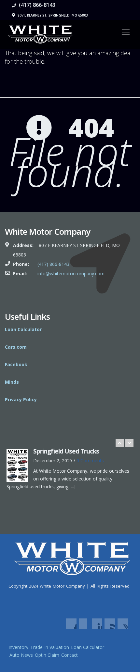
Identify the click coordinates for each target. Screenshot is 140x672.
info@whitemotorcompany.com (71, 273)
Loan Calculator (87, 647)
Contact (69, 655)
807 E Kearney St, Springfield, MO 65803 (52, 15)
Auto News (21, 655)
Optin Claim (47, 655)
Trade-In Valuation (49, 647)
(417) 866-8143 (36, 4)
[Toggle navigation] (126, 32)
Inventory (18, 647)
